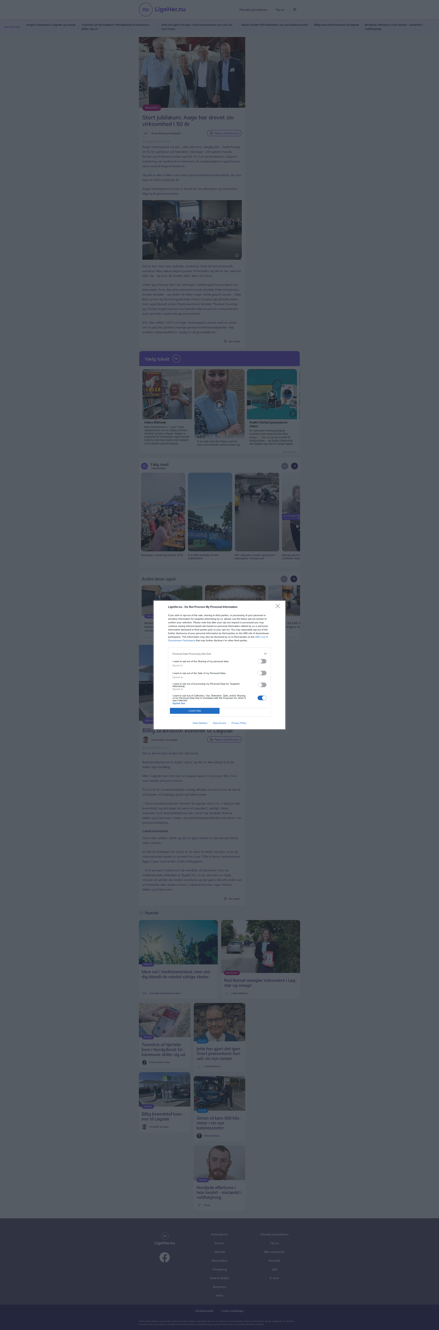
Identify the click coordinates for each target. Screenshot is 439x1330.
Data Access (219, 723)
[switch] (262, 661)
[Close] (279, 607)
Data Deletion (200, 723)
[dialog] (219, 665)
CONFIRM (194, 711)
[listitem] (219, 653)
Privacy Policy (239, 723)
